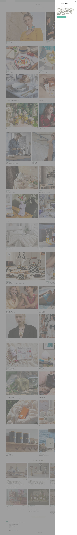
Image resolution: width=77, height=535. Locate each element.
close (75, 2)
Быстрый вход (61, 17)
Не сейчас (69, 17)
